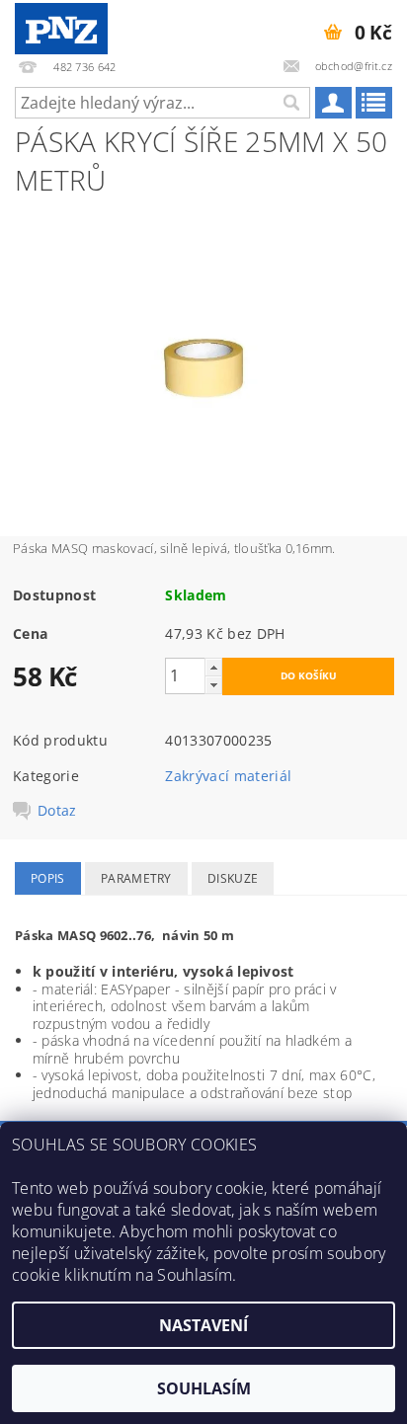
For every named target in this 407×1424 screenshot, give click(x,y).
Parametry (136, 878)
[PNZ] (61, 25)
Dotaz (57, 811)
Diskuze (232, 878)
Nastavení (203, 1325)
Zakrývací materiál (228, 775)
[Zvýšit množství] (213, 667)
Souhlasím (204, 1388)
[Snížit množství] (213, 684)
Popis (48, 878)
